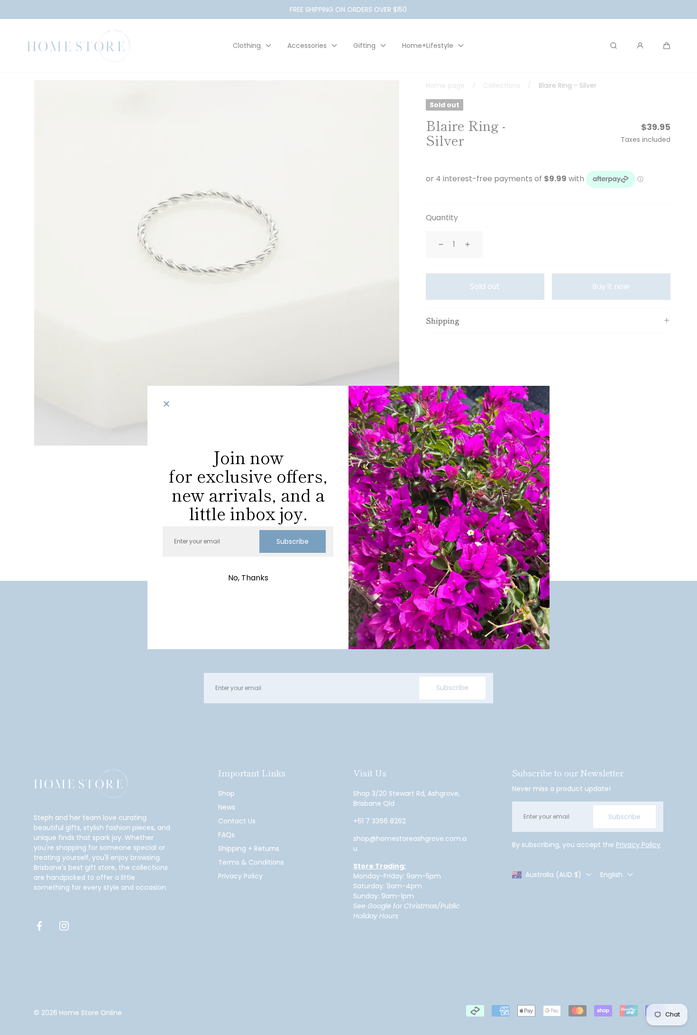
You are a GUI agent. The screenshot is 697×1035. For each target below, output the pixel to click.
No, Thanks (248, 577)
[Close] (166, 404)
